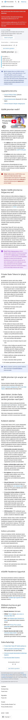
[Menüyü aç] (2, 2)
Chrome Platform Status (10, 94)
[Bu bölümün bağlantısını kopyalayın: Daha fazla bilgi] (15, 642)
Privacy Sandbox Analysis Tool (8, 704)
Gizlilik (7, 713)
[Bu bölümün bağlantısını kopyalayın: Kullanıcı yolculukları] (16, 531)
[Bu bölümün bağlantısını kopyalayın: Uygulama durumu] (18, 91)
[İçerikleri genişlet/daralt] (9, 56)
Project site (3, 697)
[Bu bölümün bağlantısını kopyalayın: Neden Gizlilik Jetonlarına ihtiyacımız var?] (15, 192)
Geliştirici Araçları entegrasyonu (9, 387)
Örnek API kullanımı (17, 368)
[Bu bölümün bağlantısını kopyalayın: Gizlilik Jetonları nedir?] (21, 109)
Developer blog (4, 689)
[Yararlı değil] (16, 45)
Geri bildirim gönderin (8, 48)
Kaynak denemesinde (9, 99)
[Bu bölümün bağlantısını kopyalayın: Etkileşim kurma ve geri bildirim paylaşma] (17, 608)
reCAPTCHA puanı (21, 150)
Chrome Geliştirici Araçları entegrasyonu (14, 103)
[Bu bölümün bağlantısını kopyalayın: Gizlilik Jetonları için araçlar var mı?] (5, 380)
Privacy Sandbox (4, 42)
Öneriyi (10, 614)
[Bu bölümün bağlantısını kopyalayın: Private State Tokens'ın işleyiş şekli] (6, 277)
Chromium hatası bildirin (10, 633)
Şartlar (2, 713)
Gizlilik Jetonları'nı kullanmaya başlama (14, 648)
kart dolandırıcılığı (18, 486)
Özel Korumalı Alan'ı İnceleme (12, 657)
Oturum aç (23, 1)
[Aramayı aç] (16, 2)
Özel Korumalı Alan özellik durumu (9, 22)
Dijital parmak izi (15, 251)
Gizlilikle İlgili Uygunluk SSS (16, 597)
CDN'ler (15, 207)
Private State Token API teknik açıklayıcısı (15, 646)
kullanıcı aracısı (14, 254)
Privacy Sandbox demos (7, 706)
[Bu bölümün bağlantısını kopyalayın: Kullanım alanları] (16, 421)
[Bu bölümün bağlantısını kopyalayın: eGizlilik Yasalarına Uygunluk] (2, 574)
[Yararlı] (14, 45)
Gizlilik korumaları (7, 6)
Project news (4, 691)
